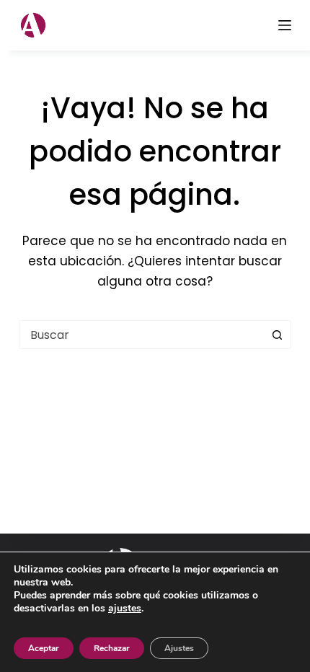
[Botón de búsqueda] (277, 334)
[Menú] (284, 25)
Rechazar (112, 648)
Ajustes (179, 648)
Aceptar (43, 648)
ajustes (124, 608)
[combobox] (141, 334)
